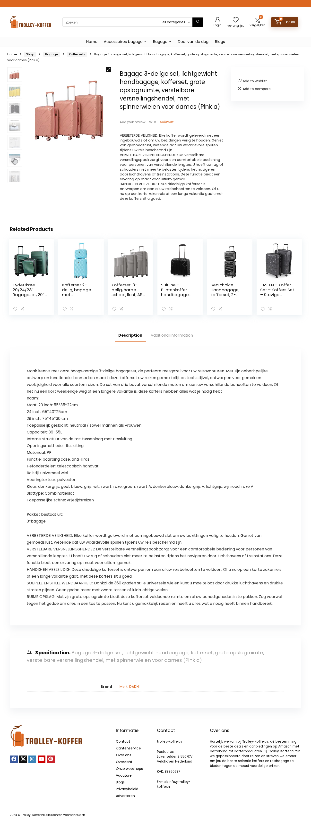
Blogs (220, 41)
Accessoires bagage (123, 41)
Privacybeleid (127, 789)
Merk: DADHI (129, 686)
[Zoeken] (197, 22)
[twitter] (23, 759)
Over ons (123, 755)
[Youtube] (41, 759)
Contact (123, 741)
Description (130, 335)
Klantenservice (128, 748)
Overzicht (124, 761)
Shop (30, 54)
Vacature (124, 775)
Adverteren (125, 795)
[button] (108, 69)
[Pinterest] (51, 759)
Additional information (172, 335)
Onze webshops (129, 768)
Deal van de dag (193, 41)
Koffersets (77, 54)
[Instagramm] (32, 759)
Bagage (160, 41)
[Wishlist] (236, 20)
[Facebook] (14, 759)
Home (91, 41)
